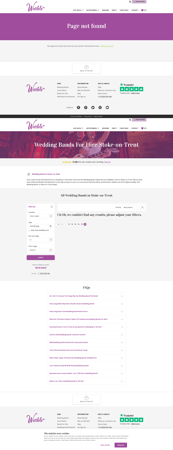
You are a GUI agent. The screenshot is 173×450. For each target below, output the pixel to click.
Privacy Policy (88, 116)
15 (81, 224)
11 (69, 224)
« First (58, 224)
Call (105, 97)
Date (30, 222)
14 (78, 224)
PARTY (114, 10)
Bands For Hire (62, 93)
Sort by (118, 207)
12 (72, 224)
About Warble (82, 87)
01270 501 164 (140, 2)
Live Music (77, 10)
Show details (105, 445)
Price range (33, 246)
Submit (41, 257)
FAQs (99, 87)
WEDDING (105, 10)
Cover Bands (61, 90)
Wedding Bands (63, 87)
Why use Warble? (83, 90)
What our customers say (107, 90)
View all (107, 162)
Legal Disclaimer (98, 116)
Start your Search (107, 46)
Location (32, 212)
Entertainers (91, 10)
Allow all (121, 445)
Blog (79, 93)
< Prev (62, 224)
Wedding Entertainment (66, 97)
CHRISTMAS (124, 10)
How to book (102, 93)
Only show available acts (40, 230)
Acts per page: (34, 236)
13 (75, 224)
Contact (134, 10)
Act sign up (81, 97)
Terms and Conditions (76, 116)
